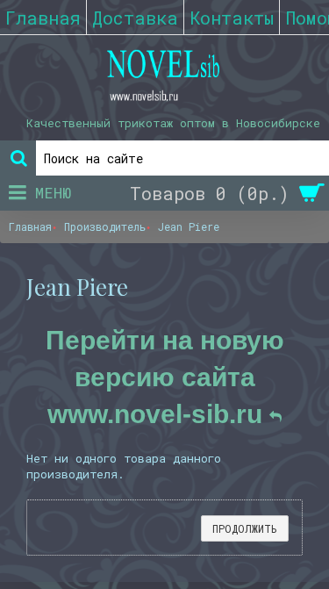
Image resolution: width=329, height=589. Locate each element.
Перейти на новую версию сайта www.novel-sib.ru (165, 377)
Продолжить (244, 528)
